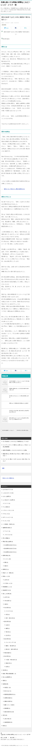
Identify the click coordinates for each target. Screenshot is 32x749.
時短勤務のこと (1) (7, 586)
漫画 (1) (5, 680)
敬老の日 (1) (9, 663)
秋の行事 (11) (7, 656)
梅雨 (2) (8, 628)
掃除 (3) (6, 562)
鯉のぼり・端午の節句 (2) (12, 649)
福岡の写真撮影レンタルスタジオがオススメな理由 (15, 450)
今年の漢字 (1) (7, 600)
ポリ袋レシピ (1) (8, 583)
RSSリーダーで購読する (8, 478)
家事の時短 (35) (6, 555)
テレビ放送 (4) (6, 506)
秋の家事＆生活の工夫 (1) (10, 552)
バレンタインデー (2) (11, 642)
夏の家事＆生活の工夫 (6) (10, 548)
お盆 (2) (8, 625)
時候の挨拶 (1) (7, 652)
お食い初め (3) (7, 718)
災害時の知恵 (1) (8, 697)
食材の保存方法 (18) (9, 711)
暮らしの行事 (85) (7, 593)
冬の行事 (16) (7, 607)
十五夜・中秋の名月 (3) (11, 659)
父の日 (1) (8, 635)
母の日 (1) (8, 631)
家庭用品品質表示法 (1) (9, 694)
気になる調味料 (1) (7, 677)
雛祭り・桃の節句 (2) (11, 645)
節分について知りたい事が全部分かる (14, 189)
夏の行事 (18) (7, 621)
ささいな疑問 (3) (7, 496)
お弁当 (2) (6, 579)
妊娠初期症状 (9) (8, 722)
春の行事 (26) (7, 638)
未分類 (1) (5, 670)
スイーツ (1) (7, 503)
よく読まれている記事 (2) (9, 500)
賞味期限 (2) (7, 708)
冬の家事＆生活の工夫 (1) (10, 545)
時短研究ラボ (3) (7, 590)
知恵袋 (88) (5, 684)
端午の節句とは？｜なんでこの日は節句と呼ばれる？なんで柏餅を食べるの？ (19, 418)
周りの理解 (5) (6, 538)
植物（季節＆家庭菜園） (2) (9, 673)
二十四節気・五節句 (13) (8, 524)
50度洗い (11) (7, 687)
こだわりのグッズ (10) (8, 493)
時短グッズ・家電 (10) (8, 572)
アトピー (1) (7, 531)
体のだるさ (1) (7, 691)
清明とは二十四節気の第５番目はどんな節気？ (19, 403)
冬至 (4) (8, 614)
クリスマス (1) (9, 611)
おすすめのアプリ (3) (8, 489)
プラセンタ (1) (6, 513)
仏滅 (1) (6, 604)
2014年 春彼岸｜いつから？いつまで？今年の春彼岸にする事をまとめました (19, 382)
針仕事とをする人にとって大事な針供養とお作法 (19, 396)
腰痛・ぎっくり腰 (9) (9, 704)
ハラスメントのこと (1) (8, 510)
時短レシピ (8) (6, 576)
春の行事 (4, 24)
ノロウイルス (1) (8, 534)
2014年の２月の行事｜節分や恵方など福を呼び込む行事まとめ (19, 411)
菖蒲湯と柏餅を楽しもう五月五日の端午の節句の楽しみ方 (19, 389)
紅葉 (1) (8, 666)
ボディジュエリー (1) (8, 517)
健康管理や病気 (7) (7, 527)
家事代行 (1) (6, 569)
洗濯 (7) (6, 565)
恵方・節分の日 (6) (10, 618)
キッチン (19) (7, 559)
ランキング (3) (6, 520)
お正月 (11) (7, 597)
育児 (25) (5, 715)
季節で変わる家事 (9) (8, 541)
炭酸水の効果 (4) (8, 701)
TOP (15, 734)
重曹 (3, 468)
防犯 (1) (5, 725)
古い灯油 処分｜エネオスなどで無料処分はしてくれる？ (16, 441)
